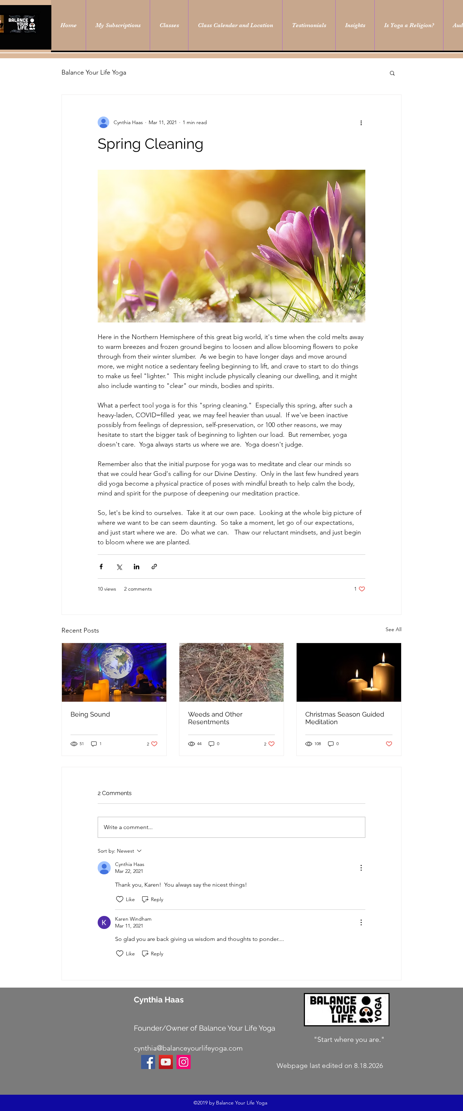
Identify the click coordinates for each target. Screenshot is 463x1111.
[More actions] (361, 122)
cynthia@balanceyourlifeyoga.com (188, 1048)
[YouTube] (166, 1062)
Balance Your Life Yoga (93, 72)
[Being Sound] (114, 672)
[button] (392, 73)
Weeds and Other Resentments (215, 718)
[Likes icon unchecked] (119, 899)
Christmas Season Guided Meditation (344, 718)
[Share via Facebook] (101, 566)
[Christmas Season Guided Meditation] (349, 672)
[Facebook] (148, 1062)
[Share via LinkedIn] (136, 566)
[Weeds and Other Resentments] (231, 672)
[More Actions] (361, 867)
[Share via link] (154, 566)
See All (394, 629)
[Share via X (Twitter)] (118, 566)
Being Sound (90, 714)
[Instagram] (184, 1062)
